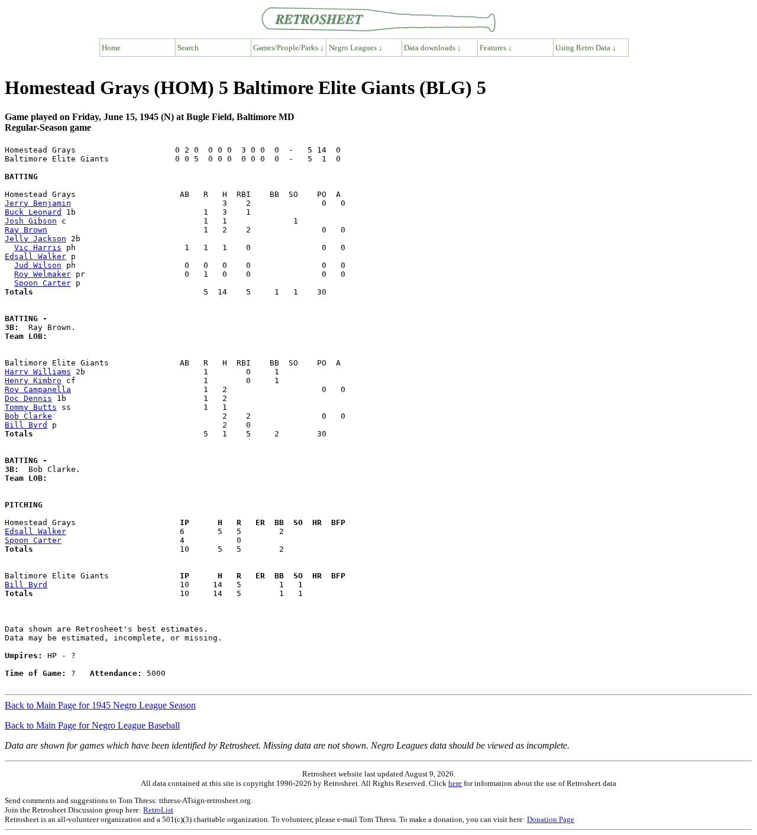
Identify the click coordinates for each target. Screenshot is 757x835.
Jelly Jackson (35, 238)
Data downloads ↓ (432, 47)
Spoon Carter (42, 283)
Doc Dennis (28, 398)
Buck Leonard (33, 212)
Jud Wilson (38, 265)
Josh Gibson (31, 220)
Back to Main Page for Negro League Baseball (92, 725)
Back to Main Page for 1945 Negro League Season (100, 705)
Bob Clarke (28, 416)
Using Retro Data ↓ (585, 47)
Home (111, 47)
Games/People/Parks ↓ (288, 47)
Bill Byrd (26, 424)
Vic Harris (38, 247)
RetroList (158, 809)
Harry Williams (38, 371)
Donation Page (550, 819)
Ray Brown (26, 229)
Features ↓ (496, 47)
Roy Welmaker (42, 274)
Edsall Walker (35, 256)
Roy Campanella (38, 389)
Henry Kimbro (33, 380)
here (455, 783)
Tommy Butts (31, 407)
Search (188, 47)
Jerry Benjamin (38, 203)
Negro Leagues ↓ (356, 47)
